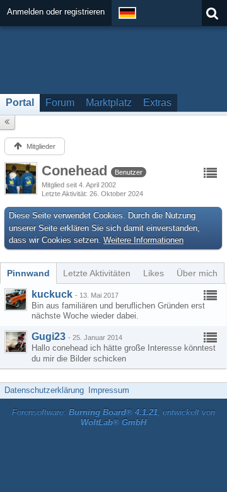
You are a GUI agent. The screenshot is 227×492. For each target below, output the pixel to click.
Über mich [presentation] (197, 273)
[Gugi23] (15, 342)
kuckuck (52, 294)
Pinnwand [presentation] (28, 273)
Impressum (108, 390)
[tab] (28, 273)
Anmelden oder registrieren (56, 11)
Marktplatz (109, 102)
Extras (157, 102)
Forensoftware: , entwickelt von (113, 417)
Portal (20, 102)
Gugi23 (49, 336)
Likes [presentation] (153, 273)
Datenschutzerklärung (44, 390)
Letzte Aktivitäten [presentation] (97, 273)
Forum (59, 102)
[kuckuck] (15, 299)
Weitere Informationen (143, 240)
